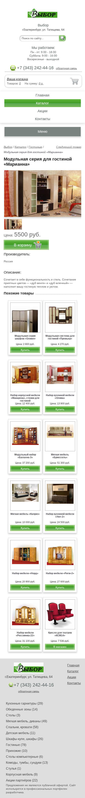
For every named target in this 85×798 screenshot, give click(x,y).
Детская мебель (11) (20, 733)
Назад (10, 191)
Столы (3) (13, 715)
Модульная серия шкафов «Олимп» (25, 337)
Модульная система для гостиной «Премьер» (60, 337)
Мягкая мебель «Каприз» (25, 514)
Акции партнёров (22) (22, 780)
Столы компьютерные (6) (24, 756)
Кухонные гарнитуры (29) (24, 703)
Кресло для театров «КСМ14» (60, 634)
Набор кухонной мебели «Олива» (60, 396)
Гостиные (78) (16, 745)
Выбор (8, 147)
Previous (11, 222)
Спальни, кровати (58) (22, 727)
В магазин (59, 646)
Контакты (42, 119)
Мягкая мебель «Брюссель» (60, 456)
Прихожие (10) (16, 750)
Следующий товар (68, 147)
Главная (42, 95)
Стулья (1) (13, 768)
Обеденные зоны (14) (22, 709)
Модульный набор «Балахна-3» (25, 456)
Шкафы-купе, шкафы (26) (24, 739)
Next (77, 222)
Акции (42, 111)
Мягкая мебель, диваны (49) (26, 721)
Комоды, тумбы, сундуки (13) (27, 762)
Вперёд (75, 191)
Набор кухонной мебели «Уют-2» (60, 515)
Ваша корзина (17, 79)
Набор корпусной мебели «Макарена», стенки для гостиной (25, 398)
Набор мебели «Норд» (25, 573)
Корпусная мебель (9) (22, 774)
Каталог (42, 103)
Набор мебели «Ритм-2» (60, 573)
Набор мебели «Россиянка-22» (25, 634)
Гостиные (35, 147)
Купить (25, 349)
